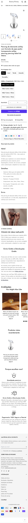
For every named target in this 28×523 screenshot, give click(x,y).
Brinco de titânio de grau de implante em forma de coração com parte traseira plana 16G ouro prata (11, 314)
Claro (3, 73)
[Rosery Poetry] (14, 1)
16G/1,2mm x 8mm (7, 89)
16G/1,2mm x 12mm (8, 97)
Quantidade (4, 102)
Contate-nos (4, 485)
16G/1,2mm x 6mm (7, 85)
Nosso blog (4, 491)
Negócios (3, 487)
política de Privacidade (7, 494)
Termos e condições (17, 451)
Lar (2, 5)
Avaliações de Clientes (6, 482)
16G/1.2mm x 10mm (8, 93)
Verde (14, 73)
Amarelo (21, 73)
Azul (8, 73)
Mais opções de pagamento (14, 115)
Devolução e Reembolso (7, 480)
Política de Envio (19, 271)
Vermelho (5, 77)
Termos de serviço (5, 496)
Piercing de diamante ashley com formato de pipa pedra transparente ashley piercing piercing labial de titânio (10, 357)
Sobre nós (3, 489)
